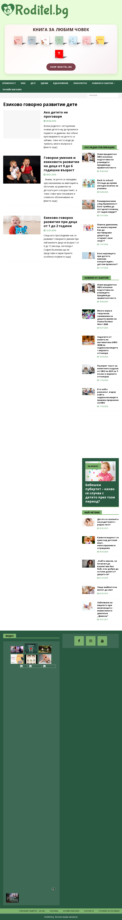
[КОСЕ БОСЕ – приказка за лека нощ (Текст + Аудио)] (17, 659)
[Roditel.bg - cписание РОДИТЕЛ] (39, 16)
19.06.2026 (103, 356)
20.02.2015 (103, 528)
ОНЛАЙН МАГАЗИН (12, 89)
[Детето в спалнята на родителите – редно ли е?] (88, 522)
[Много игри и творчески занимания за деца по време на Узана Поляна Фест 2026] (88, 314)
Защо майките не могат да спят (107, 588)
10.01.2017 (103, 619)
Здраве (44, 83)
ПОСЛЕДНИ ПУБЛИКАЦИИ (99, 147)
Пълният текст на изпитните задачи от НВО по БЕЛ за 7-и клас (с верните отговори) (108, 371)
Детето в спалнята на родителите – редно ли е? (108, 522)
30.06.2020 (103, 551)
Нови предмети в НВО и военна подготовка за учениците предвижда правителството (107, 161)
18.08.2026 (103, 171)
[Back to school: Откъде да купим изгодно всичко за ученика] (88, 183)
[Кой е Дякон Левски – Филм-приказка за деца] (35, 784)
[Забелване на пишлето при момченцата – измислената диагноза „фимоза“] (88, 606)
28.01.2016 (51, 174)
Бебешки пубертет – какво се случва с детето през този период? (100, 493)
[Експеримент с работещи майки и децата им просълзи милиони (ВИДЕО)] (49, 784)
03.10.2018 (103, 578)
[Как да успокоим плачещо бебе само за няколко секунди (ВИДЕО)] (45, 659)
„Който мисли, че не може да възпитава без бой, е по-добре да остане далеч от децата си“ (107, 567)
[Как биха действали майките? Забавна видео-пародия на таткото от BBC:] (17, 649)
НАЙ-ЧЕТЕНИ (92, 512)
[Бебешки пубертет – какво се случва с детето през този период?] (100, 471)
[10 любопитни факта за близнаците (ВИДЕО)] (31, 648)
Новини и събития (102, 83)
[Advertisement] (102, 121)
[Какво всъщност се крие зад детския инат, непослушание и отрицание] (88, 540)
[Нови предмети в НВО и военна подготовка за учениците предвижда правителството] (88, 157)
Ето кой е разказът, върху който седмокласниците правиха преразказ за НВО (108, 396)
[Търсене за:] (103, 95)
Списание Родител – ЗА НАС (32, 911)
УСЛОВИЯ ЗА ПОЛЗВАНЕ (109, 911)
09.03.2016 (51, 120)
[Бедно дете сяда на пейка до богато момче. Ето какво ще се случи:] (45, 649)
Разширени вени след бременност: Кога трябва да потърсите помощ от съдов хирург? (107, 206)
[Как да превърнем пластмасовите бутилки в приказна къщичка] (24, 784)
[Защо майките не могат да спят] (88, 590)
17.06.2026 (103, 380)
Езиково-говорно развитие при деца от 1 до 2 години (60, 221)
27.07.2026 (103, 215)
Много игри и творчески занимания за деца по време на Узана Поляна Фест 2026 (107, 317)
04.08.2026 (103, 192)
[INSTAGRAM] (90, 641)
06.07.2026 (103, 328)
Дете (33, 83)
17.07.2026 (103, 244)
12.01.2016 (51, 230)
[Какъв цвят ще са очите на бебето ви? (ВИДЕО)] (31, 659)
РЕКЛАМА (54, 911)
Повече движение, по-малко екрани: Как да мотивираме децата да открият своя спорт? (107, 232)
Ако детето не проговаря (56, 114)
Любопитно (80, 83)
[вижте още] (50, 147)
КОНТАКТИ (89, 911)
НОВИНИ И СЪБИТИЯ (96, 277)
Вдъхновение (60, 83)
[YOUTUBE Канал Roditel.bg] (102, 641)
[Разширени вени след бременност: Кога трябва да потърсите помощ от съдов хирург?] (88, 204)
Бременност (9, 83)
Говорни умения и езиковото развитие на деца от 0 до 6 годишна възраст (61, 164)
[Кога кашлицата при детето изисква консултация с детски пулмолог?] (88, 255)
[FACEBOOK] (79, 641)
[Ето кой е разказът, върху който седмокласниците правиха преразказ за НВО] (88, 391)
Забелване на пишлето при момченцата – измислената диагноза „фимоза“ (105, 609)
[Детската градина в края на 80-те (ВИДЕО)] (12, 898)
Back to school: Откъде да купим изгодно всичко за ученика (107, 184)
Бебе (23, 83)
